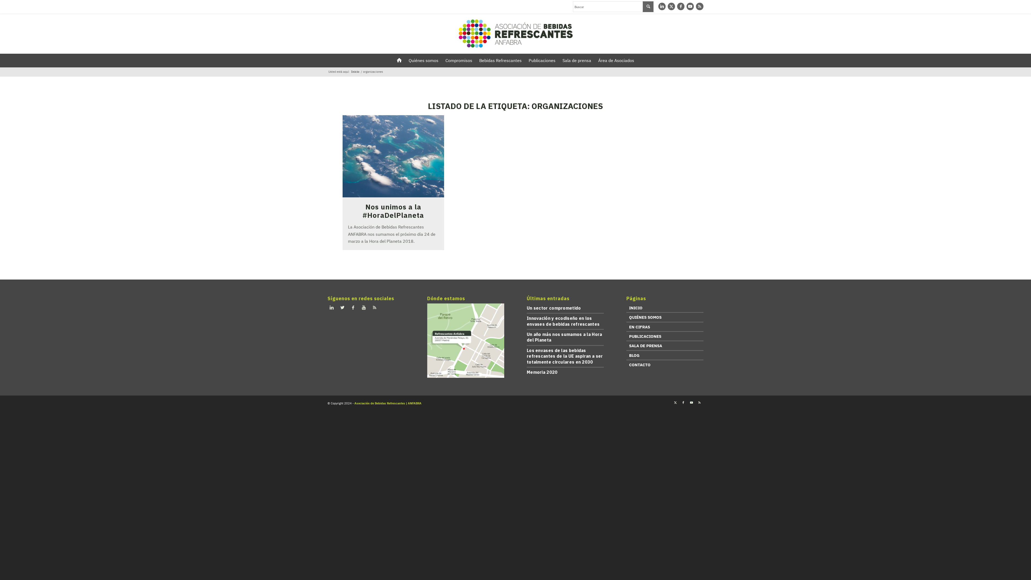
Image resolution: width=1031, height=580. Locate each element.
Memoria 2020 (542, 372)
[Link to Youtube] (690, 6)
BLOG (634, 355)
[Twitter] (342, 307)
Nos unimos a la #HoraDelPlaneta (393, 211)
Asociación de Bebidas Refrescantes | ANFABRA (388, 403)
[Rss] (375, 307)
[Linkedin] (332, 307)
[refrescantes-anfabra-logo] (515, 33)
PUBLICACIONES (645, 336)
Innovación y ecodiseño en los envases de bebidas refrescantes (563, 321)
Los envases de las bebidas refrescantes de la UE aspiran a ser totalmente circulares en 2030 (565, 356)
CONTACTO (640, 364)
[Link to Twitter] (671, 6)
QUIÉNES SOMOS (645, 317)
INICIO (635, 307)
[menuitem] (399, 60)
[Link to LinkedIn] (662, 6)
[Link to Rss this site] (699, 6)
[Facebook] (353, 307)
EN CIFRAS (639, 326)
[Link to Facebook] (680, 6)
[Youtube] (364, 307)
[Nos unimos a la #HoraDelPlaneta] (393, 156)
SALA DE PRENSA (645, 345)
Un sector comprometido (554, 308)
